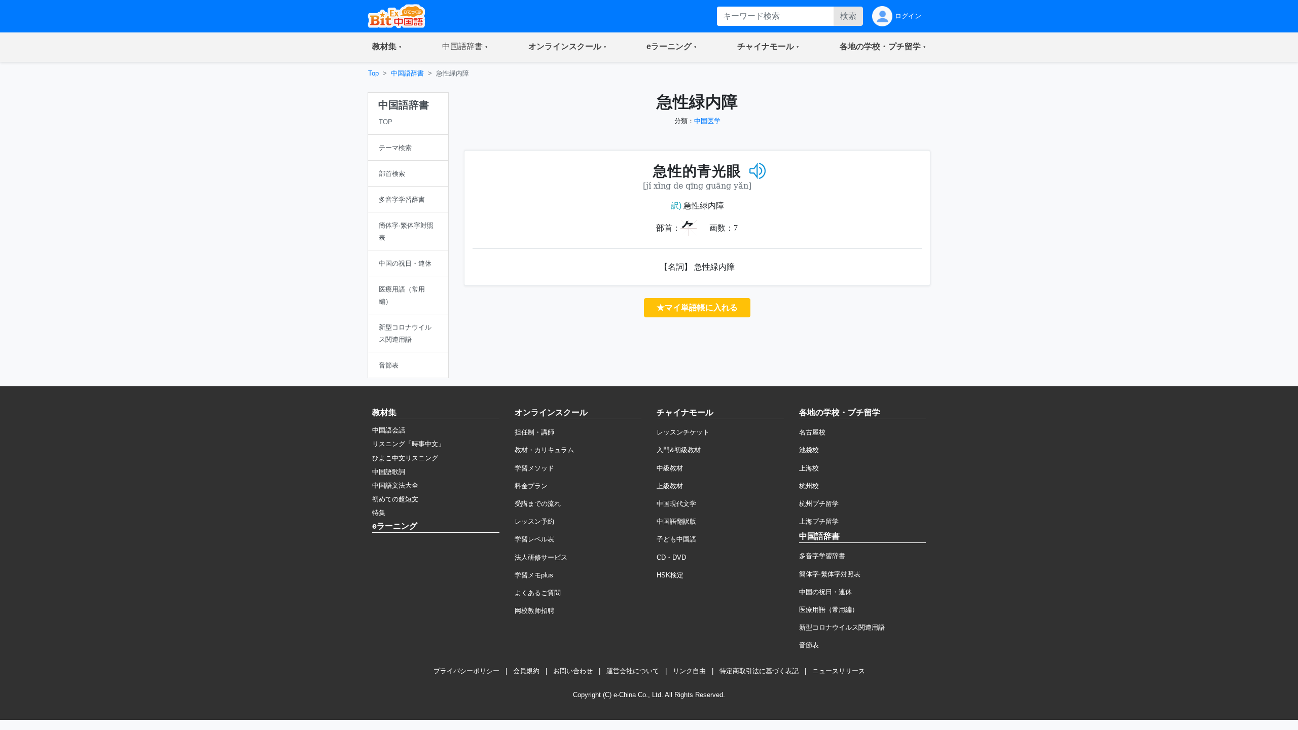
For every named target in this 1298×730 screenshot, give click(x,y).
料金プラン (531, 486)
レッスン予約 (534, 521)
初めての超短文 (395, 499)
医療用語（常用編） (828, 609)
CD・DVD (671, 557)
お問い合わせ (573, 671)
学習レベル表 (534, 539)
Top (373, 73)
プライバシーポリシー (466, 671)
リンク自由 (689, 671)
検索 (848, 16)
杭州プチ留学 (819, 503)
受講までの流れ (538, 503)
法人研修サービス (541, 557)
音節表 (809, 645)
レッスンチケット (683, 432)
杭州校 (809, 486)
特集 (378, 513)
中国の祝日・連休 (825, 592)
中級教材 (670, 468)
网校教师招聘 (534, 610)
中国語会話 (388, 430)
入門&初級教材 (679, 450)
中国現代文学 (676, 503)
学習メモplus (534, 575)
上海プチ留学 (819, 521)
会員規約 (526, 671)
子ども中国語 (676, 539)
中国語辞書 (407, 73)
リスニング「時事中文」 (408, 444)
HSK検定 (670, 575)
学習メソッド (534, 468)
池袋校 (809, 450)
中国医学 (707, 121)
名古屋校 (812, 432)
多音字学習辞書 (822, 556)
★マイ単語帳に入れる (697, 307)
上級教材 (670, 486)
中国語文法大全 (395, 485)
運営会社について (632, 671)
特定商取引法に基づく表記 (759, 671)
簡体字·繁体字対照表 (829, 574)
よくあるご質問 (538, 593)
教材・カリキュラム (544, 450)
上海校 (809, 468)
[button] (387, 47)
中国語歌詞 (388, 472)
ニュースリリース (838, 671)
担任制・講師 (534, 432)
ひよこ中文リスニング (405, 458)
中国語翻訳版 (676, 521)
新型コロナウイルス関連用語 (842, 627)
